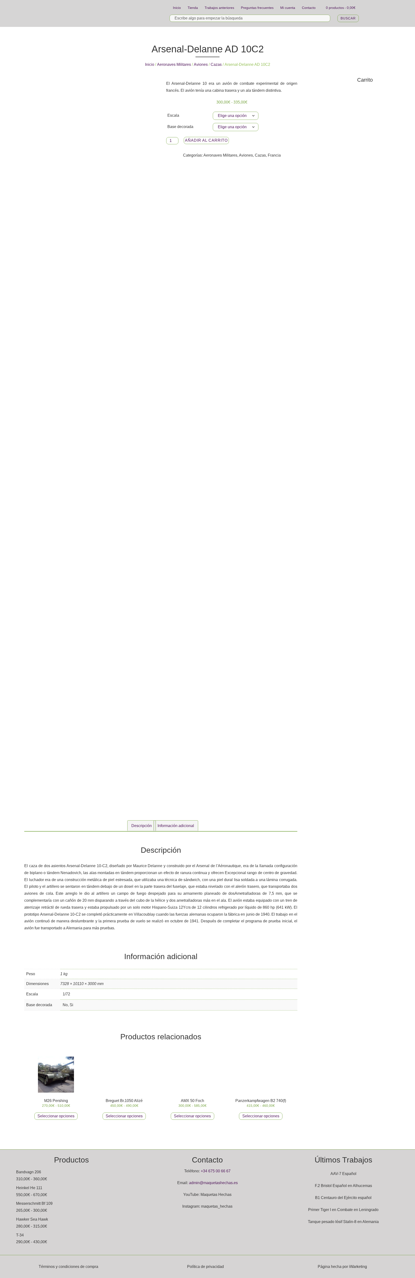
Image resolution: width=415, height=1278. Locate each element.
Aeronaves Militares (174, 64)
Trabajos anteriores (219, 8)
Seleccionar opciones (55, 1116)
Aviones (201, 64)
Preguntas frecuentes (257, 8)
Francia (274, 155)
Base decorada (180, 127)
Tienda (193, 8)
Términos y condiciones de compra (68, 1267)
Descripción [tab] (141, 826)
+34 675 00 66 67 (216, 1171)
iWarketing (358, 1267)
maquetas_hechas (216, 1206)
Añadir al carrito (206, 140)
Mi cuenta (287, 8)
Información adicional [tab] (176, 826)
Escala (173, 115)
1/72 (66, 994)
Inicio (177, 8)
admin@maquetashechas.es (213, 1183)
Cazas (216, 64)
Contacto (309, 8)
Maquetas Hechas (216, 1195)
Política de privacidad (205, 1267)
